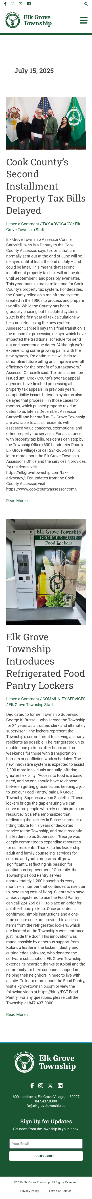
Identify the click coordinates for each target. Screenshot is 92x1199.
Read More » (17, 500)
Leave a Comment (22, 224)
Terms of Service (60, 1191)
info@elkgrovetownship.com (46, 1106)
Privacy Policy (29, 1191)
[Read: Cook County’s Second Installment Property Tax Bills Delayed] (46, 123)
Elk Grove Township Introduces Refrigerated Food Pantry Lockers (45, 661)
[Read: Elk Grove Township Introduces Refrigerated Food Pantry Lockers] (46, 572)
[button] (86, 4)
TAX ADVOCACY (57, 224)
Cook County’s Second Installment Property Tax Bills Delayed (46, 186)
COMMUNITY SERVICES (64, 698)
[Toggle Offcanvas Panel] (83, 20)
